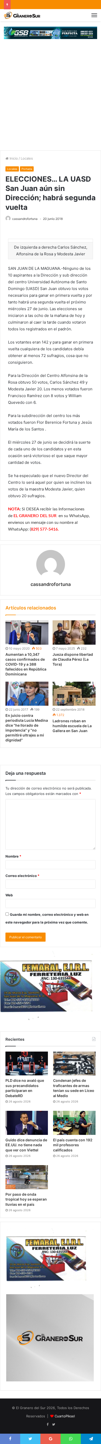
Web (9, 895)
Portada (26, 169)
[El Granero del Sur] (22, 15)
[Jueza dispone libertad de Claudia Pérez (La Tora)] (74, 632)
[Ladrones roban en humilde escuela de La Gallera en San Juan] (74, 694)
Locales (27, 158)
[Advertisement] (50, 97)
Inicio (13, 158)
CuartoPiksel (65, 1416)
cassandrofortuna (25, 219)
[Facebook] (47, 1424)
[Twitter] (54, 1424)
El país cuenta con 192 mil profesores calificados (72, 1145)
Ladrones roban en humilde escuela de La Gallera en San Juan (72, 726)
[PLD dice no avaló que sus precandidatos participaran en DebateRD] (26, 1063)
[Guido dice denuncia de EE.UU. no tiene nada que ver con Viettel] (26, 1123)
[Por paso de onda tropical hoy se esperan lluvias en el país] (26, 1177)
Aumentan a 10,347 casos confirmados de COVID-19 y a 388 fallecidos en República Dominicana (25, 664)
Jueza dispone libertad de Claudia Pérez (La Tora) (73, 659)
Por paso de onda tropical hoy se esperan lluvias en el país (26, 1199)
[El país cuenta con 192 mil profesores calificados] (74, 1123)
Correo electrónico (22, 876)
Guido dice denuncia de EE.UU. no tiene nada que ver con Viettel (26, 1145)
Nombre (13, 856)
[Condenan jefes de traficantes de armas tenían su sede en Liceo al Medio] (74, 1063)
